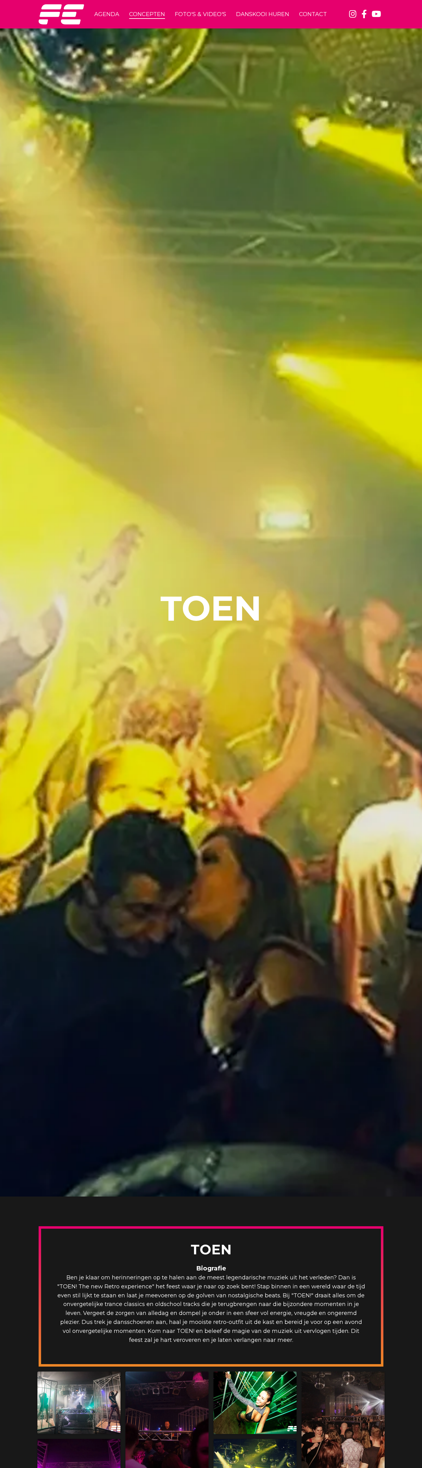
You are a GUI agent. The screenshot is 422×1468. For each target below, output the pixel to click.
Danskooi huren (262, 14)
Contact (313, 14)
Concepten (147, 14)
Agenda (106, 14)
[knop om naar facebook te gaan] (364, 14)
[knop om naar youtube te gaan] (376, 14)
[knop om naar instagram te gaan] (353, 14)
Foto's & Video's (200, 14)
